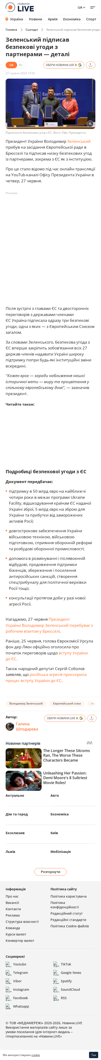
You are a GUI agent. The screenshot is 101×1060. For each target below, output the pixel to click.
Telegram (20, 972)
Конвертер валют (20, 940)
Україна (16, 19)
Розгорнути (50, 871)
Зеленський (79, 141)
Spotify (66, 981)
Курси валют (16, 934)
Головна (11, 30)
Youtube (19, 964)
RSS (64, 998)
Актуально (15, 795)
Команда (13, 928)
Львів (10, 851)
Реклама (13, 915)
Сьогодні (32, 30)
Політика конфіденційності (64, 904)
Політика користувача (68, 896)
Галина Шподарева (27, 726)
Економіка (72, 19)
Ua (80, 7)
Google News (71, 972)
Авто (54, 795)
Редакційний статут (66, 913)
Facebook (20, 998)
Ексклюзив (15, 833)
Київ (54, 833)
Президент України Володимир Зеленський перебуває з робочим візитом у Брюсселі (49, 625)
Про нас (12, 896)
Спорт (91, 19)
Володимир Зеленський (26, 703)
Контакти (13, 909)
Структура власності (22, 921)
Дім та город (17, 814)
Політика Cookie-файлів (69, 926)
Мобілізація (60, 851)
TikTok (66, 964)
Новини (35, 19)
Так (93, 1055)
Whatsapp (21, 1006)
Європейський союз (67, 703)
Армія (53, 19)
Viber (17, 981)
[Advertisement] (50, 247)
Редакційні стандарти (68, 919)
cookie (35, 1055)
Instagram (21, 989)
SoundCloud (70, 989)
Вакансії (12, 902)
